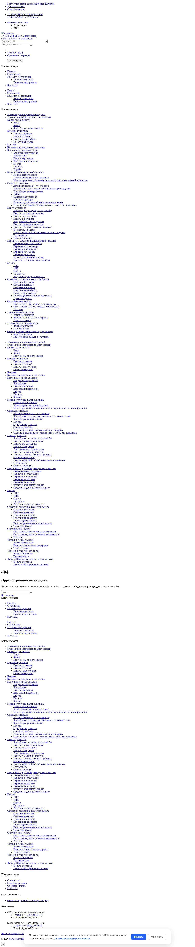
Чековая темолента (23, 326)
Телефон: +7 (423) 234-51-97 (28, 915)
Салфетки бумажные (24, 282)
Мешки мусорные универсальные (31, 177)
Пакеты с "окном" (22, 136)
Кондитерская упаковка (25, 153)
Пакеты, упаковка (16, 207)
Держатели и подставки (25, 161)
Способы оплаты (16, 9)
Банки (16, 125)
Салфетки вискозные (24, 287)
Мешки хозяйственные (25, 174)
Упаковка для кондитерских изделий (26, 114)
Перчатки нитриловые (25, 249)
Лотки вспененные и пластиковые (31, 185)
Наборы (17, 194)
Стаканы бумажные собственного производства (38, 202)
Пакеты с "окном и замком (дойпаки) (32, 227)
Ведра (16, 122)
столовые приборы (23, 199)
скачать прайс (15, 61)
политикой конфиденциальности (72, 938)
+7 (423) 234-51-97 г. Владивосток (25, 14)
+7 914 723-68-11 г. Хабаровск (22, 17)
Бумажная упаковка (17, 131)
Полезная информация (19, 77)
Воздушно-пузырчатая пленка (29, 276)
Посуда (17, 164)
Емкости (17, 166)
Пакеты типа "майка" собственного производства (39, 232)
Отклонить (157, 937)
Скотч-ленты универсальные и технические (36, 306)
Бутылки (11, 144)
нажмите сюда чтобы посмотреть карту (27, 900)
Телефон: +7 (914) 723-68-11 (27, 925)
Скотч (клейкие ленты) (19, 301)
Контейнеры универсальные (28, 191)
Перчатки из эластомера (26, 246)
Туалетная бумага (22, 298)
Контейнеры (19, 155)
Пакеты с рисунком (23, 218)
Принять (138, 937)
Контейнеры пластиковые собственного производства (41, 188)
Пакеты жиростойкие (24, 139)
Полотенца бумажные (24, 293)
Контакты (12, 85)
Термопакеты (20, 235)
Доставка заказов (16, 6)
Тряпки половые (22, 320)
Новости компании (23, 79)
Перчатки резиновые (24, 254)
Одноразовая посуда (17, 183)
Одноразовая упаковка (25, 196)
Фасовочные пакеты (24, 229)
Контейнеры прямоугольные (28, 128)
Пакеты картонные (23, 158)
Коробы (17, 169)
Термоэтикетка (21, 328)
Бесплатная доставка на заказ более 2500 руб (30, 3)
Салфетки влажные (23, 284)
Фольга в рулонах (22, 334)
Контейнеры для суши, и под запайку (32, 210)
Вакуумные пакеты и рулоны (28, 221)
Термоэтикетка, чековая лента (22, 323)
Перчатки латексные (24, 251)
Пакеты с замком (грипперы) (28, 224)
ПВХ (16, 268)
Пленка (11, 262)
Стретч (17, 271)
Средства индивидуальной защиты (31, 260)
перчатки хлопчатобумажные (28, 257)
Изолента (18, 309)
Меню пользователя (17, 22)
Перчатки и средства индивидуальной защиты (31, 240)
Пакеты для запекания (25, 216)
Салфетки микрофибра (25, 290)
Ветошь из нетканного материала (30, 317)
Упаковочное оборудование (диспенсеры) (29, 117)
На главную (7, 595)
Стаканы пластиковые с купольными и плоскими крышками (45, 205)
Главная (11, 71)
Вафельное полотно (23, 315)
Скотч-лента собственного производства (34, 304)
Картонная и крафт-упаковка (22, 150)
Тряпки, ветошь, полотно (20, 312)
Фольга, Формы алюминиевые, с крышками (30, 331)
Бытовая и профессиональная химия (26, 147)
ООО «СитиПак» (18, 938)
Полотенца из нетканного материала (32, 295)
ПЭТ (15, 265)
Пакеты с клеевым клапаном (28, 213)
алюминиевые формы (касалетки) (30, 337)
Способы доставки (17, 883)
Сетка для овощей (22, 238)
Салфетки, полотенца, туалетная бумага (28, 279)
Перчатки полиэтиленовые (27, 243)
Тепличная (19, 273)
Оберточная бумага (23, 142)
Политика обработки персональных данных (24, 933)
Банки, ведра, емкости (18, 120)
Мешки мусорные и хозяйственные (25, 172)
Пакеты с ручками (22, 133)
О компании (13, 74)
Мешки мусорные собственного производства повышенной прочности (50, 180)
